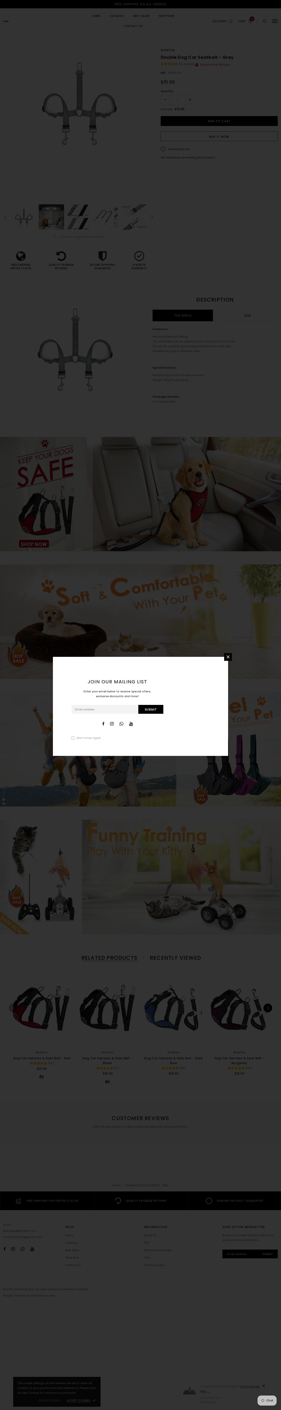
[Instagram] (112, 724)
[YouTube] (131, 724)
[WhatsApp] (121, 724)
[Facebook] (103, 724)
